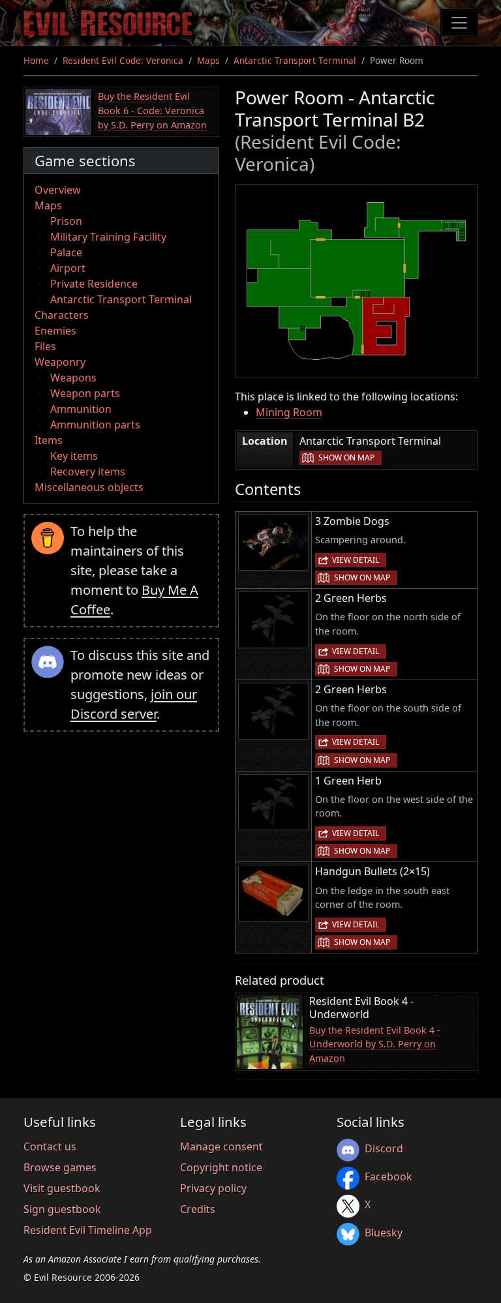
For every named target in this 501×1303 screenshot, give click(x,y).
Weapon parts (85, 393)
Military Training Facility (108, 237)
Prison (66, 221)
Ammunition (81, 409)
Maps (208, 60)
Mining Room (289, 412)
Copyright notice (221, 1167)
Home (36, 60)
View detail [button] (355, 559)
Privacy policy (213, 1188)
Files (45, 346)
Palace (66, 252)
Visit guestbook (61, 1188)
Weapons (73, 377)
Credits (197, 1209)
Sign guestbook (62, 1209)
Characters (62, 315)
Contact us (49, 1146)
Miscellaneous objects (89, 487)
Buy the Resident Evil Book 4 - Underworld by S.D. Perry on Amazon (374, 1044)
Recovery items (87, 471)
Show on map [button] (346, 457)
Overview (58, 190)
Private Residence (94, 284)
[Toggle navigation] (459, 23)
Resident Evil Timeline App (87, 1230)
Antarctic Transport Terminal (295, 60)
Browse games (60, 1167)
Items (49, 440)
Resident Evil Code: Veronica (123, 60)
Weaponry (60, 362)
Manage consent (221, 1146)
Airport (67, 268)
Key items (74, 456)
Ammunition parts (95, 424)
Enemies (55, 330)
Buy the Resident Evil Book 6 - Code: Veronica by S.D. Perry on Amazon (152, 110)
